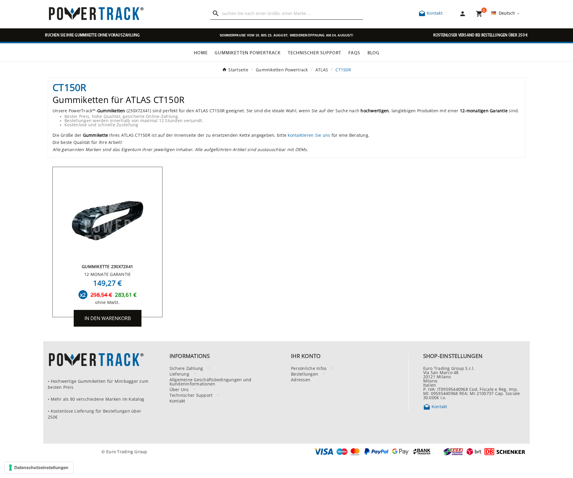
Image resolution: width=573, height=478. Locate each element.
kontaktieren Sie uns (309, 135)
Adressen (300, 379)
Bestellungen (304, 374)
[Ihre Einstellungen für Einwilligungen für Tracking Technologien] (39, 467)
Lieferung (179, 374)
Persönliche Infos (308, 368)
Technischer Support (191, 395)
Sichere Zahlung (186, 368)
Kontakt (430, 13)
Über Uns (179, 389)
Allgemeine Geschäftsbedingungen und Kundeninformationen (211, 381)
